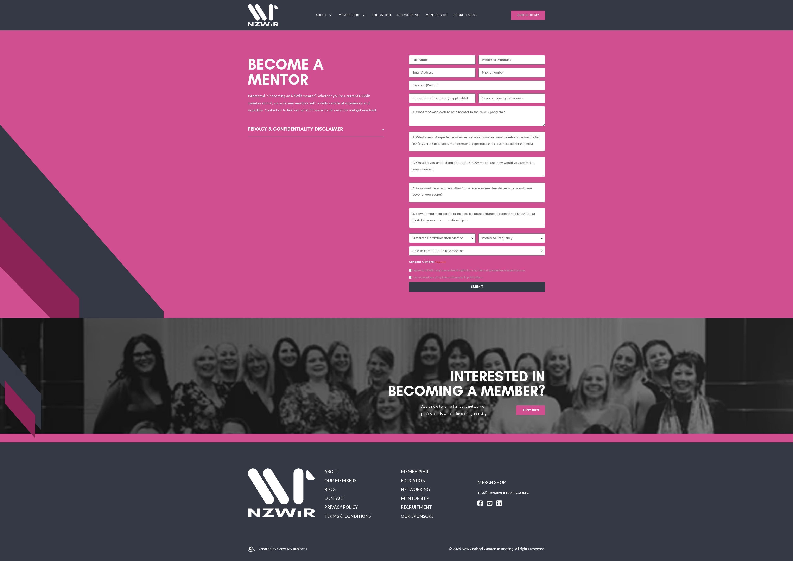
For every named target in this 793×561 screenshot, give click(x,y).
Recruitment (465, 15)
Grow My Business (292, 548)
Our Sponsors (417, 516)
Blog (330, 489)
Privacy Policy (341, 507)
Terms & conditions (347, 516)
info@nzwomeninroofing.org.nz (503, 492)
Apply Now (530, 410)
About (321, 15)
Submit (477, 287)
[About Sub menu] (330, 15)
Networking (408, 15)
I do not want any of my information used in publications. (447, 277)
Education (381, 15)
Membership (349, 15)
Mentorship (436, 15)
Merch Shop (491, 482)
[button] (316, 129)
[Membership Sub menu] (364, 15)
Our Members (340, 480)
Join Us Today (528, 15)
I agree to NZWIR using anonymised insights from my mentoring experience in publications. (469, 270)
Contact (334, 498)
